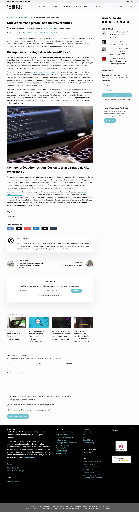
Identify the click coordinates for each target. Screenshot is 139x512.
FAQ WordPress (89, 464)
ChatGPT (30, 32)
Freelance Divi (88, 470)
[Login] (131, 1)
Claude (36, 32)
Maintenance (61, 440)
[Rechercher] (127, 6)
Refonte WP (60, 448)
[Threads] (45, 228)
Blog (76, 7)
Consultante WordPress (92, 461)
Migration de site (62, 435)
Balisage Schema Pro (91, 475)
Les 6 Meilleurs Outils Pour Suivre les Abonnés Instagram (120, 34)
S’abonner (76, 291)
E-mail (39, 363)
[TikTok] (23, 1)
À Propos (54, 7)
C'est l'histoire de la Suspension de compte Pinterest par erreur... (119, 61)
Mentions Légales (13, 481)
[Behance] (26, 1)
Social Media (88, 440)
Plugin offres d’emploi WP (93, 478)
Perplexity (49, 32)
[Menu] (131, 7)
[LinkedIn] (18, 1)
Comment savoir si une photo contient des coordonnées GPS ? (119, 51)
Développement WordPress (66, 443)
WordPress (48, 28)
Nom (9, 363)
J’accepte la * (51, 295)
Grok (56, 32)
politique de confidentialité (54, 295)
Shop (86, 7)
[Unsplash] (29, 1)
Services (41, 7)
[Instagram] (13, 1)
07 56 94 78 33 (13, 468)
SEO (84, 435)
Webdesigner (103, 506)
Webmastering (61, 451)
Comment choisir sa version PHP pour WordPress (37, 333)
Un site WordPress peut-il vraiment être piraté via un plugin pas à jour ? (61, 333)
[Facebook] (8, 1)
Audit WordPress (62, 445)
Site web (69, 363)
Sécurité (11, 216)
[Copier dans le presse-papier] (53, 228)
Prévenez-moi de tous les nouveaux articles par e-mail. (30, 410)
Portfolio (66, 7)
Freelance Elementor (91, 467)
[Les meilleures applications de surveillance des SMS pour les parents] (83, 322)
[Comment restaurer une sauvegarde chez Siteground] (16, 322)
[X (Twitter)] (10, 1)
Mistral (42, 32)
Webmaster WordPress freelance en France (81, 506)
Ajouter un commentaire (16, 373)
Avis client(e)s (88, 452)
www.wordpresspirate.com (44, 72)
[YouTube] (21, 1)
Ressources (87, 432)
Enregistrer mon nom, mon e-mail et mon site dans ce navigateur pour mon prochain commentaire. (41, 396)
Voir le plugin (110, 120)
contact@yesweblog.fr (15, 471)
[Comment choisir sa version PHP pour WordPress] (39, 322)
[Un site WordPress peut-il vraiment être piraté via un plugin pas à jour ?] (61, 322)
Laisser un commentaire (18, 416)
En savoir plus (29, 457)
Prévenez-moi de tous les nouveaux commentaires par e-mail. (32, 405)
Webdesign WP (61, 453)
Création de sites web (64, 432)
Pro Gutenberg (88, 472)
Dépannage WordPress (64, 437)
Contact (98, 7)
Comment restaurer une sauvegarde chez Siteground (16, 333)
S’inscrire (116, 95)
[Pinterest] (15, 1)
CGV (8, 484)
